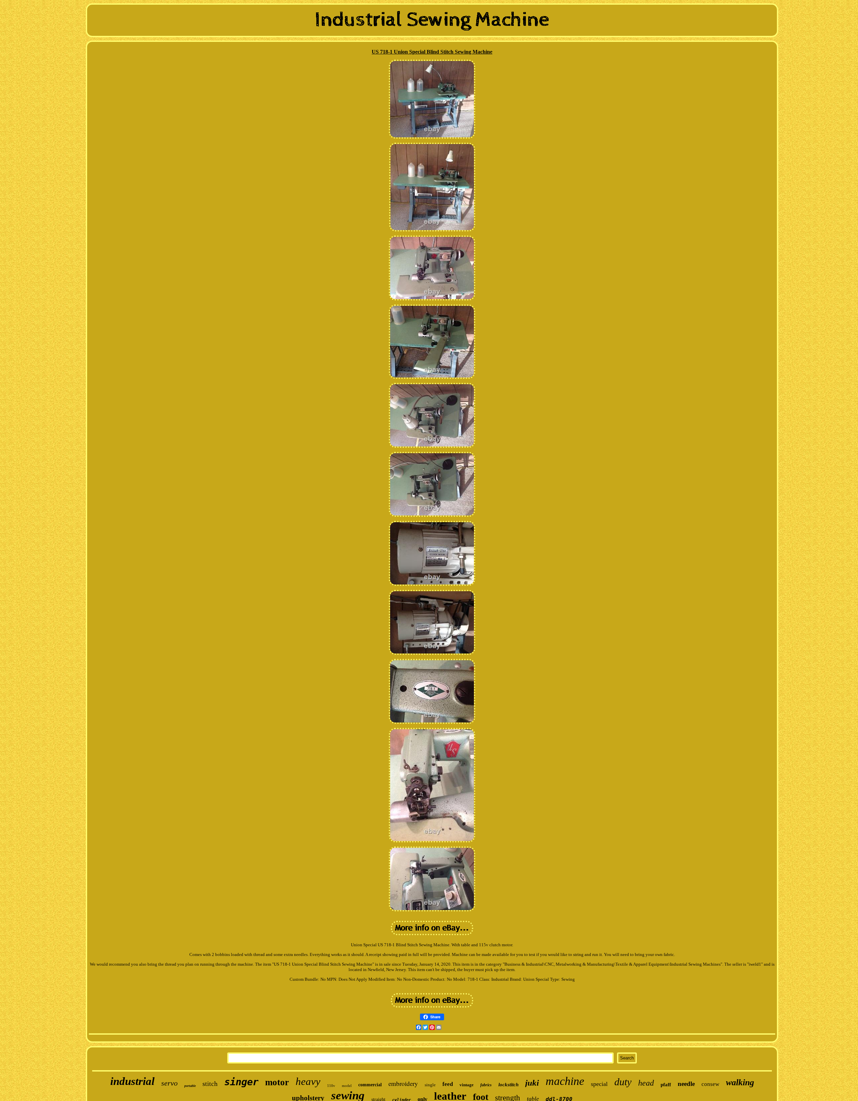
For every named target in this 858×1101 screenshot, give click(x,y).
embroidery (403, 1083)
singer (241, 1082)
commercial (370, 1084)
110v (331, 1086)
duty (622, 1081)
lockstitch (508, 1084)
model (347, 1086)
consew (710, 1084)
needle (686, 1083)
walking (740, 1082)
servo (169, 1083)
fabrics (486, 1085)
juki (532, 1082)
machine (565, 1081)
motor (277, 1082)
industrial (132, 1081)
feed (447, 1084)
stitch (210, 1083)
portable (190, 1086)
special (599, 1084)
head (646, 1083)
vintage (466, 1084)
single (430, 1084)
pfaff (666, 1084)
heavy (308, 1081)
